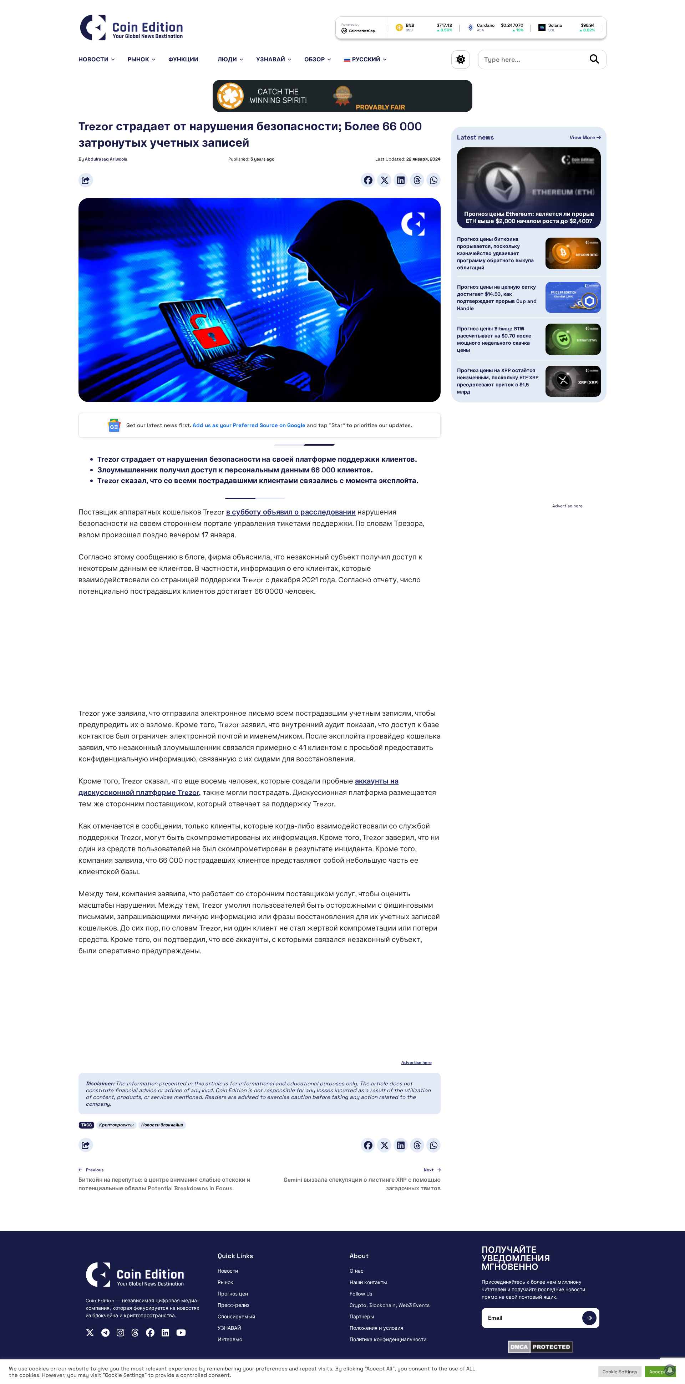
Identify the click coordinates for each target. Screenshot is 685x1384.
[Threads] (417, 180)
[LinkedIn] (401, 180)
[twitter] (90, 1332)
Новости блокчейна (162, 1125)
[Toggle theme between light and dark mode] (460, 59)
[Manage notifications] (670, 1370)
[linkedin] (165, 1332)
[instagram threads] (135, 1332)
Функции (183, 59)
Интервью (230, 1339)
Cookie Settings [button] (620, 1372)
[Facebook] (368, 180)
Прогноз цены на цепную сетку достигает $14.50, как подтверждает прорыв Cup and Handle (497, 297)
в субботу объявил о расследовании (291, 512)
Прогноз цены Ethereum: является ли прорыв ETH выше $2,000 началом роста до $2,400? (529, 218)
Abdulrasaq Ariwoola (106, 159)
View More (583, 137)
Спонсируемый (236, 1316)
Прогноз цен (233, 1294)
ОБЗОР (314, 59)
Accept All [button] (660, 1372)
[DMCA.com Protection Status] (540, 1346)
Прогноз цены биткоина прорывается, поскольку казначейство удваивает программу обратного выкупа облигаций (495, 253)
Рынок (138, 59)
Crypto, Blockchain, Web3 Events (390, 1305)
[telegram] (105, 1332)
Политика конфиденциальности (388, 1339)
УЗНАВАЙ (270, 59)
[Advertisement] (259, 658)
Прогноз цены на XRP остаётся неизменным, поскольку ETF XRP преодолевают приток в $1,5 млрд (497, 381)
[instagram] (120, 1332)
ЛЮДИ (227, 59)
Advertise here (416, 1062)
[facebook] (150, 1332)
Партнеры (362, 1316)
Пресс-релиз (233, 1305)
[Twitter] (384, 180)
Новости (93, 59)
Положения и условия (376, 1328)
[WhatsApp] (433, 180)
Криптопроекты (116, 1125)
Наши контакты (368, 1282)
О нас (357, 1271)
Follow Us (361, 1294)
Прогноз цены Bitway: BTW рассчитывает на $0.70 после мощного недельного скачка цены (494, 339)
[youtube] (181, 1332)
